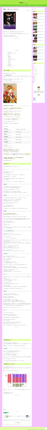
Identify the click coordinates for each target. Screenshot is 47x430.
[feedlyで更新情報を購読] (38, 94)
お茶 (38, 66)
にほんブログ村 (35, 100)
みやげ (38, 69)
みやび (38, 90)
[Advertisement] (17, 44)
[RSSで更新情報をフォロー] (39, 94)
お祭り (38, 65)
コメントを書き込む (17, 422)
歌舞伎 (4, 409)
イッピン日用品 (38, 70)
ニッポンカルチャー (38, 73)
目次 (16, 50)
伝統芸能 (38, 77)
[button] (43, 8)
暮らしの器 (38, 80)
